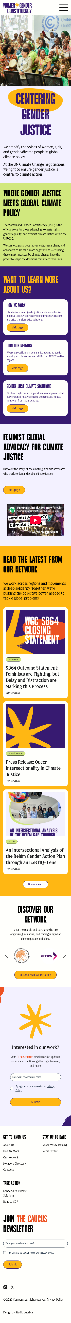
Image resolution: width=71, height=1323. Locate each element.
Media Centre (50, 1151)
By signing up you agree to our (35, 1088)
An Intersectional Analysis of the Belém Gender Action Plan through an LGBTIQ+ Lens (35, 856)
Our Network (10, 1157)
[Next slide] (64, 955)
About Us (8, 1145)
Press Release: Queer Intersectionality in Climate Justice (33, 768)
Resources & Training (54, 1145)
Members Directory (14, 1163)
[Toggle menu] (63, 8)
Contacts (8, 1169)
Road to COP (10, 1201)
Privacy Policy (47, 1252)
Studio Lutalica (24, 1312)
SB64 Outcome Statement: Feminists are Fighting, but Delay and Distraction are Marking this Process (32, 677)
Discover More (35, 884)
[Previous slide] (6, 955)
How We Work (11, 1151)
